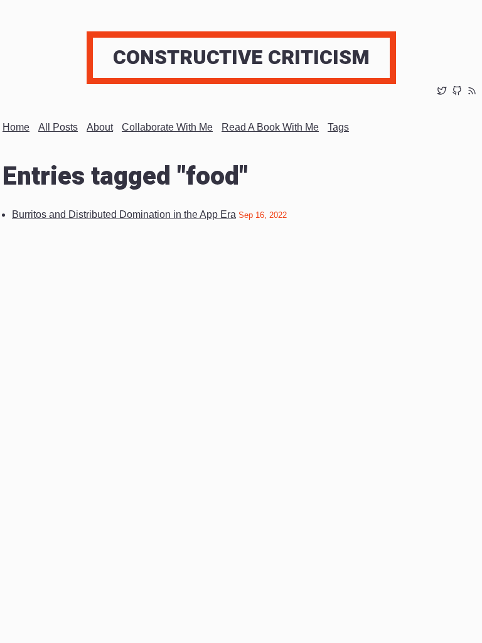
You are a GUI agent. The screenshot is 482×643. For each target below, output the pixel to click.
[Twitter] (441, 92)
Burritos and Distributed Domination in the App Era (124, 214)
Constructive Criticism (241, 57)
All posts (58, 127)
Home (16, 127)
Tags (338, 127)
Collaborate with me (167, 127)
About (100, 127)
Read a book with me (270, 127)
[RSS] (471, 92)
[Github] (456, 92)
